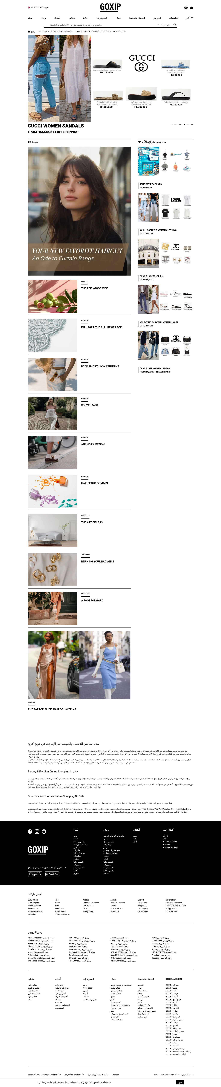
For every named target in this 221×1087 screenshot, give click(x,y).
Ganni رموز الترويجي (118, 943)
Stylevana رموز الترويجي (120, 958)
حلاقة (140, 993)
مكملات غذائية (116, 1020)
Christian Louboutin (91, 903)
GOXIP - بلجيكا (172, 988)
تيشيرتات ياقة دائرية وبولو (114, 836)
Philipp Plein (171, 908)
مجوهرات (77, 865)
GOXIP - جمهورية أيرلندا (175, 1031)
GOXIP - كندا (171, 991)
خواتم (85, 985)
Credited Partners (170, 847)
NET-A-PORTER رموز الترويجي (123, 952)
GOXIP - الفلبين (172, 1025)
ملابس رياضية (79, 842)
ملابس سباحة (79, 867)
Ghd (57, 905)
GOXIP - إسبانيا (172, 1043)
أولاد (135, 842)
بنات (135, 839)
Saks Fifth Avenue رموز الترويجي (124, 955)
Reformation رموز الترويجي (39, 955)
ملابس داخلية (108, 870)
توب (75, 836)
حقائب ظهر (32, 996)
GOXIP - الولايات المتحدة (176, 1054)
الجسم (141, 985)
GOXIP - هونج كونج (173, 999)
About (165, 836)
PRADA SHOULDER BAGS (61, 32)
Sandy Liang (88, 911)
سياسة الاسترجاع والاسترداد (98, 1075)
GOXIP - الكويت (172, 1008)
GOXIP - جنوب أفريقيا (174, 1040)
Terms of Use (33, 1075)
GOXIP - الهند (171, 1002)
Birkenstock (171, 900)
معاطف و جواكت (80, 844)
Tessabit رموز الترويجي (161, 958)
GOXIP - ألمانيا (172, 996)
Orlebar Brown (116, 908)
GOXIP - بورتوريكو (173, 1028)
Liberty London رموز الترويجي (40, 946)
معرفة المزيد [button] (43, 1082)
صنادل (57, 999)
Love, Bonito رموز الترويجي (80, 949)
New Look (59, 908)
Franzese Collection (174, 903)
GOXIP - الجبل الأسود (174, 1020)
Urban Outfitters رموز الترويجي (123, 961)
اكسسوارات (79, 862)
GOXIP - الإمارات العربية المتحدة (179, 1051)
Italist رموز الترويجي (160, 943)
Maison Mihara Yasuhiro (176, 905)
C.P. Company (33, 903)
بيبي (135, 836)
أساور (85, 991)
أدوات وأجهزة (115, 1008)
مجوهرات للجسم (90, 999)
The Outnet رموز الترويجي (80, 961)
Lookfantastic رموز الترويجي (40, 949)
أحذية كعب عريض (62, 1005)
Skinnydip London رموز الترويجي (41, 958)
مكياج (112, 996)
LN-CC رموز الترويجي (119, 946)
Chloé (57, 903)
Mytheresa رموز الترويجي (38, 952)
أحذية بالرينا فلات (62, 988)
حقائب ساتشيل (34, 993)
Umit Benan (143, 911)
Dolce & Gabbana (117, 903)
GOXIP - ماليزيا (172, 1014)
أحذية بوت (59, 1008)
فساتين (77, 847)
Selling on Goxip (170, 842)
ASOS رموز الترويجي (160, 938)
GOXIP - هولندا (172, 1022)
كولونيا (140, 999)
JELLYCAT (43, 32)
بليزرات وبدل (108, 842)
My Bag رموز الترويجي (161, 949)
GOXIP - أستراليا (172, 985)
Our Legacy (143, 908)
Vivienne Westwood (63, 914)
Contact (166, 844)
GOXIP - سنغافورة (173, 1037)
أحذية (76, 870)
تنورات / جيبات (80, 853)
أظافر (112, 999)
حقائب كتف (32, 985)
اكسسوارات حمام (145, 1008)
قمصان (106, 839)
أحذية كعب (59, 991)
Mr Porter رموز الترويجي (120, 949)
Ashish (113, 900)
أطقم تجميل (115, 1002)
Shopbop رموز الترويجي (161, 955)
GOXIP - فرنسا (172, 993)
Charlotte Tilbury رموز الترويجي (82, 940)
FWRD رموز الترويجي (78, 943)
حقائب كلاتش (33, 991)
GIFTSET (106, 32)
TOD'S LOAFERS (119, 32)
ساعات (106, 873)
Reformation (60, 911)
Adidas (86, 900)
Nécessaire (33, 908)
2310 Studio (33, 900)
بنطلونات (77, 850)
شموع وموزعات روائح (119, 1014)
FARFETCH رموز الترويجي (38, 943)
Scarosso (114, 911)
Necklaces (87, 988)
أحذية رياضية (60, 993)
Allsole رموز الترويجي (119, 938)
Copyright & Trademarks (74, 1075)
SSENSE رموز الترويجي (78, 958)
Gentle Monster (34, 905)
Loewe (113, 905)
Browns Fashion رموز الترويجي (41, 940)
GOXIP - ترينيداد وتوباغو (175, 1048)
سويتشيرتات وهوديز (111, 850)
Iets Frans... (88, 905)
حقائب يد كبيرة (34, 988)
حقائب (76, 859)
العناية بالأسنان (116, 991)
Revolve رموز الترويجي (78, 955)
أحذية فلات (59, 985)
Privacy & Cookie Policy (51, 1075)
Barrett (141, 900)
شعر (140, 988)
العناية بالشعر (115, 993)
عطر (112, 1011)
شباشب (58, 1002)
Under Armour (171, 911)
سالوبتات (77, 856)
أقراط (85, 993)
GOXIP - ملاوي (172, 1011)
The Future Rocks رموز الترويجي (41, 961)
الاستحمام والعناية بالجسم (121, 985)
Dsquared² (142, 903)
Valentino (32, 914)
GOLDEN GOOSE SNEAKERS (87, 32)
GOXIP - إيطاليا (172, 1005)
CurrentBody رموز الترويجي (163, 940)
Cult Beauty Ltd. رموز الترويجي (123, 940)
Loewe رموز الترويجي (161, 946)
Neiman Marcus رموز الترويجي (82, 952)
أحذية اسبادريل (61, 996)
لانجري (76, 873)
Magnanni (142, 905)
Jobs (165, 839)
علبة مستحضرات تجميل (120, 1005)
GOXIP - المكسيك (173, 1017)
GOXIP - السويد (172, 1046)
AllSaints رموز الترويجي (79, 938)
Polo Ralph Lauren (35, 911)
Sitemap (115, 1075)
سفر (30, 999)
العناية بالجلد (115, 988)
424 (56, 900)
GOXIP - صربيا (171, 1034)
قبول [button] (180, 1082)
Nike (85, 908)
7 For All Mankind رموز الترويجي (41, 938)
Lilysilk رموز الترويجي (78, 946)
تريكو (76, 839)
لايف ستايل (115, 1017)
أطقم (140, 1002)
